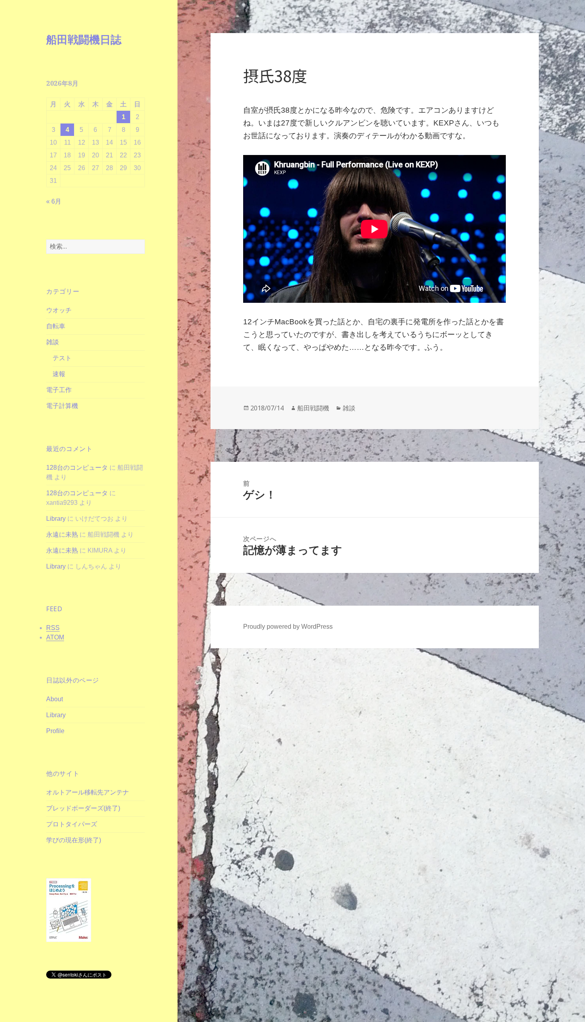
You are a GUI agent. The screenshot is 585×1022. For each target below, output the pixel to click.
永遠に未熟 (62, 534)
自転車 (55, 326)
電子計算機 (62, 405)
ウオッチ (59, 310)
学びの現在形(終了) (73, 840)
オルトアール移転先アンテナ (87, 792)
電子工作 (59, 389)
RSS (53, 627)
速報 (59, 374)
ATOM (55, 637)
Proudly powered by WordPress (288, 626)
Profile (55, 731)
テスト (62, 358)
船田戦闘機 (313, 408)
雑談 (52, 342)
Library (56, 518)
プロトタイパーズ (71, 824)
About (54, 699)
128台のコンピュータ (77, 467)
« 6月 (53, 201)
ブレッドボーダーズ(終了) (83, 808)
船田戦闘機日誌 (83, 39)
